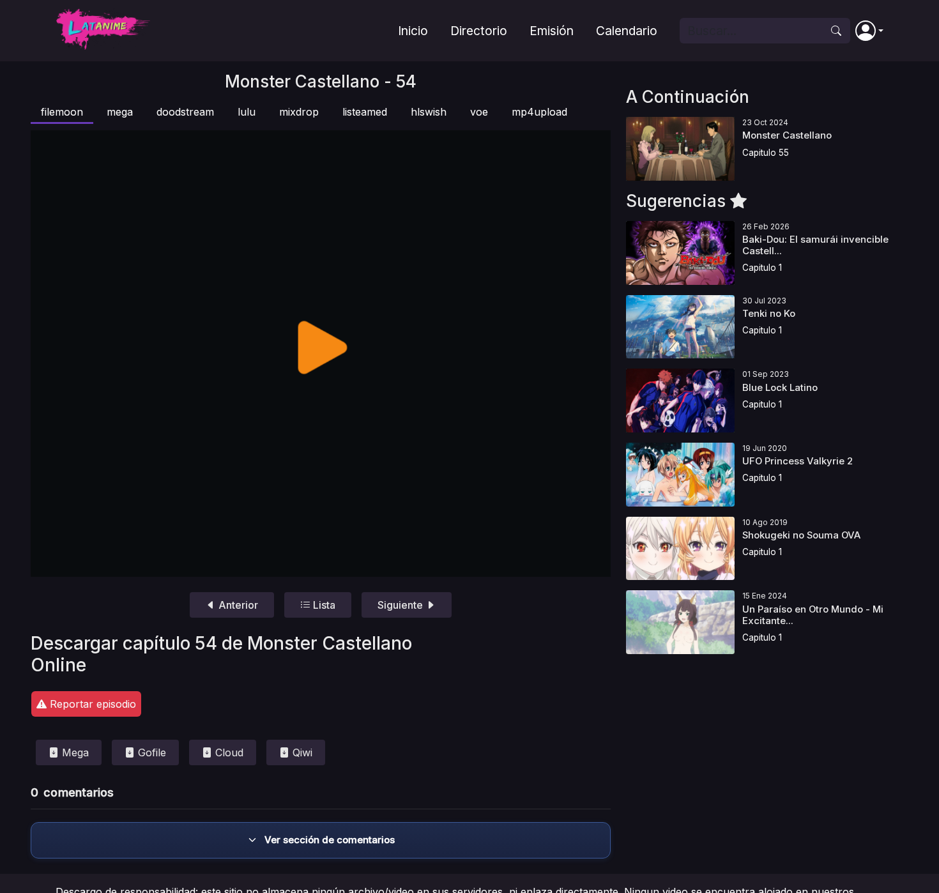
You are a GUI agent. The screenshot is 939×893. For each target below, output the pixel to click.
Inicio (413, 30)
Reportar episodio (91, 704)
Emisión (552, 30)
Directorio (478, 30)
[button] (869, 30)
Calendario (626, 30)
